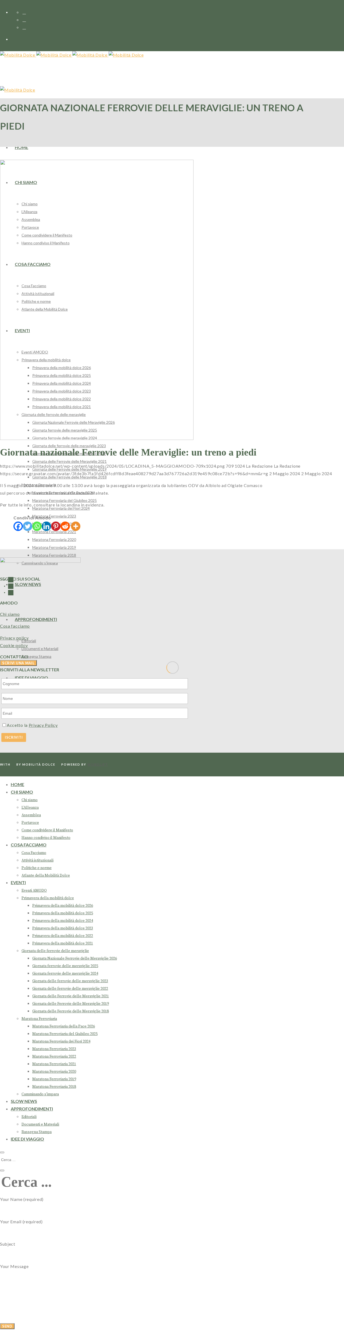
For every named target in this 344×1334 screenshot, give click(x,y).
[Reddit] (65, 526)
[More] (75, 526)
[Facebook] (18, 526)
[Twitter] (27, 526)
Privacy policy (14, 637)
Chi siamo (10, 614)
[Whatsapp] (37, 526)
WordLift (97, 764)
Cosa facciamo (15, 625)
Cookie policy (14, 645)
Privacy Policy (43, 725)
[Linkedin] (46, 526)
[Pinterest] (55, 526)
